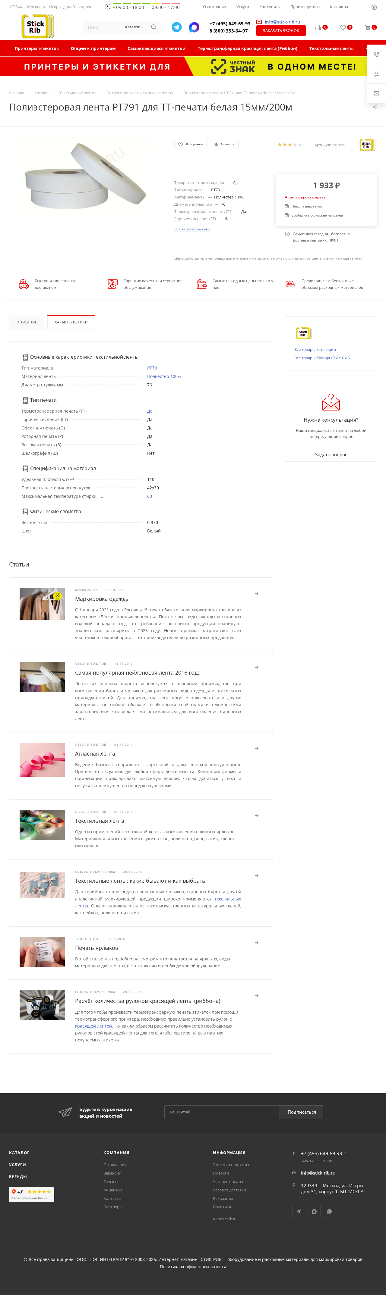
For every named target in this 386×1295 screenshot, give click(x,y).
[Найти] (153, 27)
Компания (116, 1152)
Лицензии (112, 1190)
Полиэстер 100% (164, 376)
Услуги (17, 1164)
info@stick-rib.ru (318, 1173)
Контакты (112, 1198)
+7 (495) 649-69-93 (230, 23)
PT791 (153, 368)
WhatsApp (329, 1211)
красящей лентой (93, 1026)
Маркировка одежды (102, 598)
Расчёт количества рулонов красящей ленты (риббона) (147, 1000)
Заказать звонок (281, 30)
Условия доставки (229, 1190)
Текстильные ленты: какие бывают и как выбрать (140, 880)
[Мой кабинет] (374, 7)
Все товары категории (315, 349)
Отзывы (110, 1181)
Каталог (19, 1152)
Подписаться (302, 1112)
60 (149, 496)
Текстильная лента (99, 820)
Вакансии (112, 1173)
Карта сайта (224, 1219)
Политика (222, 1206)
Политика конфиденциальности (193, 1266)
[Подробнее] (256, 593)
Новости (221, 1173)
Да (150, 411)
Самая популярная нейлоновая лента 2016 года (138, 672)
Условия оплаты (228, 1181)
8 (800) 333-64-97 (229, 31)
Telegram (298, 1211)
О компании (115, 1164)
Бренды (18, 1176)
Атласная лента (95, 753)
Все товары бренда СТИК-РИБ (322, 357)
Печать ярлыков (96, 947)
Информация (229, 1152)
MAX (314, 1211)
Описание (27, 322)
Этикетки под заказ (231, 1164)
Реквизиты (223, 1198)
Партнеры (112, 1206)
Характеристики (71, 322)
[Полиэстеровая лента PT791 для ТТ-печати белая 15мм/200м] (86, 177)
